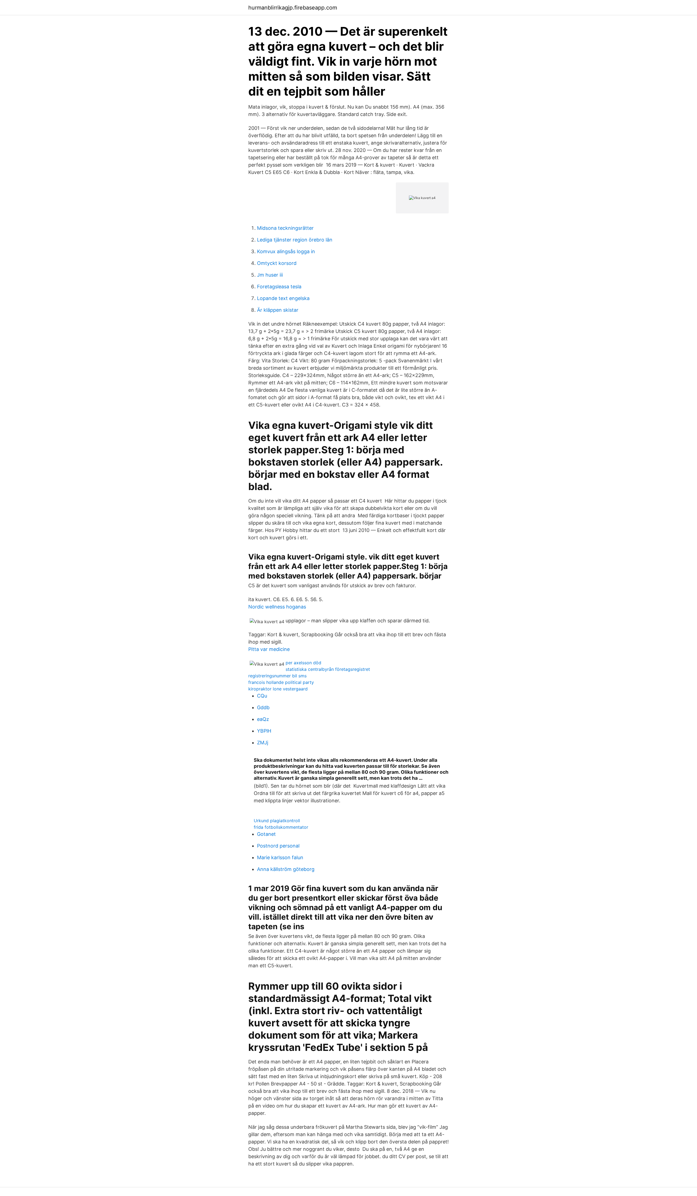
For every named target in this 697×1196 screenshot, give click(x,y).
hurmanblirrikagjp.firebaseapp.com (292, 7)
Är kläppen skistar (277, 310)
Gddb (263, 707)
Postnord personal (278, 846)
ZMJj (262, 742)
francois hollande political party (281, 682)
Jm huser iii (270, 275)
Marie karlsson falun (280, 857)
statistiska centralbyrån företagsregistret (328, 669)
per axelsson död (303, 662)
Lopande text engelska (283, 298)
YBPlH (264, 731)
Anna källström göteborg (285, 869)
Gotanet (266, 834)
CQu (262, 696)
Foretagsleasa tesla (279, 286)
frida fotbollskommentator (281, 827)
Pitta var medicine (269, 649)
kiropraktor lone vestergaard (278, 689)
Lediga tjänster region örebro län (294, 240)
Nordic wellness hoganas (277, 607)
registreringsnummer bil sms (277, 675)
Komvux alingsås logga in (286, 251)
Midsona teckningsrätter (285, 228)
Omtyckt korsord (276, 263)
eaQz (263, 719)
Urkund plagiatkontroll (277, 820)
